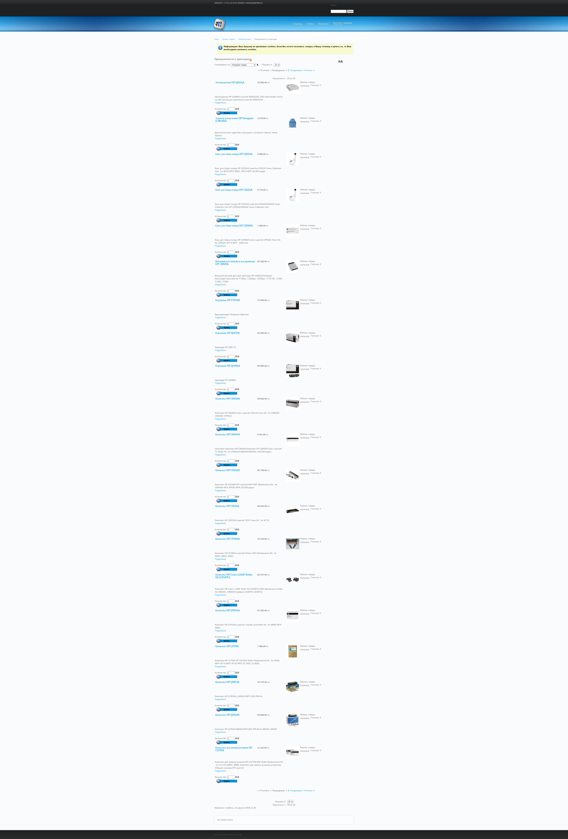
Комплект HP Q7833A (227, 682)
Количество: (221, 109)
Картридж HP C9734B (227, 300)
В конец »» (309, 70)
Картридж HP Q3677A (227, 333)
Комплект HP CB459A (227, 434)
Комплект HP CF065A (227, 539)
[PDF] (339, 61)
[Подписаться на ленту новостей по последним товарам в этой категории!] (251, 59)
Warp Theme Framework (233, 834)
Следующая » (297, 70)
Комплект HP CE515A (227, 506)
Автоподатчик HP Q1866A (229, 82)
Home (216, 39)
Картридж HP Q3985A (227, 366)
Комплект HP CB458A (227, 398)
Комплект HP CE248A (227, 470)
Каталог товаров (228, 39)
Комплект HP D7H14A (227, 610)
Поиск (334, 5)
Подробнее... (221, 102)
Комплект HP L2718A (227, 646)
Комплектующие (244, 39)
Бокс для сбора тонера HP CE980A (234, 225)
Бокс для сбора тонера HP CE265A (233, 190)
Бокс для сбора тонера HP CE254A (233, 154)
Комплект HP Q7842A (227, 715)
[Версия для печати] (342, 61)
